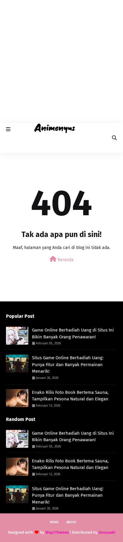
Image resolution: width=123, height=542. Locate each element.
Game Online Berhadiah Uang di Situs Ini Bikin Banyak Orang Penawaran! (73, 333)
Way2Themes (57, 532)
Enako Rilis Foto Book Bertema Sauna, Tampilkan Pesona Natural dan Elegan (70, 396)
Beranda (65, 259)
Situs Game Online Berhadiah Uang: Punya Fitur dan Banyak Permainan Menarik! (68, 364)
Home (54, 522)
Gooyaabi (107, 532)
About (71, 522)
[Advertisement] (61, 61)
